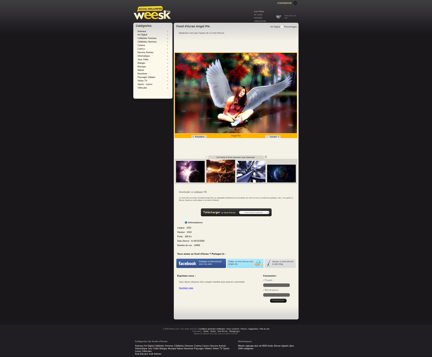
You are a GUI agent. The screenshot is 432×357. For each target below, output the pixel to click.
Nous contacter (233, 329)
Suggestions (253, 329)
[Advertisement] (236, 43)
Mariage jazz (234, 331)
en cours (258, 14)
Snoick (213, 331)
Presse (244, 329)
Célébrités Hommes (147, 41)
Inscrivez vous (186, 288)
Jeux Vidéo (143, 59)
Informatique (144, 56)
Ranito (206, 331)
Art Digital (142, 34)
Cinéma (141, 45)
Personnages (290, 26)
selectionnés (260, 21)
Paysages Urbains (146, 77)
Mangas (141, 63)
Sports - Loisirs (145, 84)
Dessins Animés (145, 52)
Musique (142, 66)
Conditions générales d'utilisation (212, 329)
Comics (141, 49)
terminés (258, 18)
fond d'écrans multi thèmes (148, 354)
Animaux (142, 31)
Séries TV (142, 80)
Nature (141, 70)
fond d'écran (223, 331)
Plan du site (264, 329)
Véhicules (142, 88)
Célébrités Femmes (147, 38)
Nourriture (142, 73)
